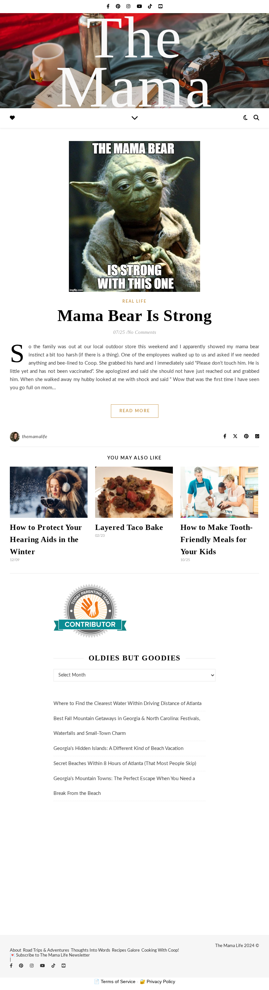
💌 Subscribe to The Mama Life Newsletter (50, 955)
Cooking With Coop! (160, 950)
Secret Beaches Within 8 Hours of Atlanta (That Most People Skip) (124, 763)
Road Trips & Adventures (46, 950)
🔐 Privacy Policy (157, 981)
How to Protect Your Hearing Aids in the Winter (46, 539)
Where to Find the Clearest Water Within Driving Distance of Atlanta (127, 703)
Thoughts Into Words (90, 950)
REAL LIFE (134, 301)
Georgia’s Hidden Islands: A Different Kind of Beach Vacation (118, 748)
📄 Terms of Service (114, 981)
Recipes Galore (126, 950)
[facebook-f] (109, 6)
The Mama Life (134, 87)
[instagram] (129, 6)
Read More (134, 411)
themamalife (35, 436)
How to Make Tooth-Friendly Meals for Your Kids (216, 539)
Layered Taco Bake (129, 527)
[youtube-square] (160, 6)
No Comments (142, 332)
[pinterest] (119, 6)
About (15, 950)
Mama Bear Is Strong (134, 315)
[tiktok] (150, 6)
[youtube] (140, 6)
